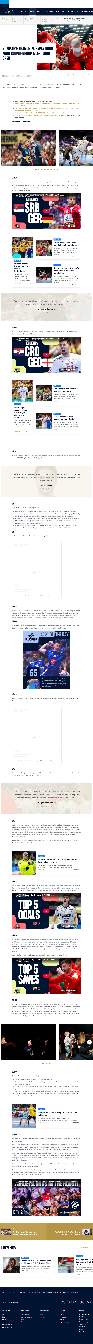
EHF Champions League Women (30, 19)
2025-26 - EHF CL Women (45, 19)
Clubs (39, 12)
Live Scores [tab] (4, 2)
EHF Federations (6, 1327)
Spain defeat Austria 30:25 (24, 103)
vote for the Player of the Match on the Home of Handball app (36, 115)
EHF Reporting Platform (84, 1315)
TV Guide (63, 1317)
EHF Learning (64, 1323)
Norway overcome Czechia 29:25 (67, 108)
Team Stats (60, 12)
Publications (25, 1314)
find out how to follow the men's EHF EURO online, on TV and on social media (41, 113)
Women (42, 1317)
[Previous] (3, 148)
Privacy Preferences (83, 1330)
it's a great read (26, 843)
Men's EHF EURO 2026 (29, 84)
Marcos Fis (34, 615)
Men (41, 1314)
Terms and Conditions (82, 1325)
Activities (24, 1322)
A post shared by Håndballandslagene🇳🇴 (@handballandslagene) (37, 761)
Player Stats (73, 12)
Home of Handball (4, 19)
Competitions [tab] (4, 6)
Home (3, 1292)
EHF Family (63, 1320)
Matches (23, 12)
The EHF (4, 1317)
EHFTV (62, 1314)
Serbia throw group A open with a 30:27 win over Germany (35, 108)
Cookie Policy (83, 1322)
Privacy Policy (83, 1319)
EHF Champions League (15, 19)
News (32, 12)
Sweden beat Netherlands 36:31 (26, 110)
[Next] (89, 148)
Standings (49, 12)
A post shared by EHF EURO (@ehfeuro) (37, 595)
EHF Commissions (7, 1325)
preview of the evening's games (32, 1076)
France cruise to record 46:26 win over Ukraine (51, 103)
